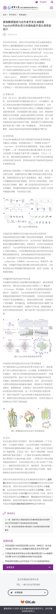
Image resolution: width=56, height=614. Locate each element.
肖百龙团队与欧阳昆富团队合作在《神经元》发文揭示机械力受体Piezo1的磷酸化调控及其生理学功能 (28, 547)
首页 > (5, 15)
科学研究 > (13, 15)
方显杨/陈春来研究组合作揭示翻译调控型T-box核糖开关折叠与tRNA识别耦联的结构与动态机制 (29, 555)
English (43, 2)
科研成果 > (23, 15)
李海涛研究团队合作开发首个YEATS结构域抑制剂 (27, 561)
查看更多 (10, 567)
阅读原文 (11, 513)
